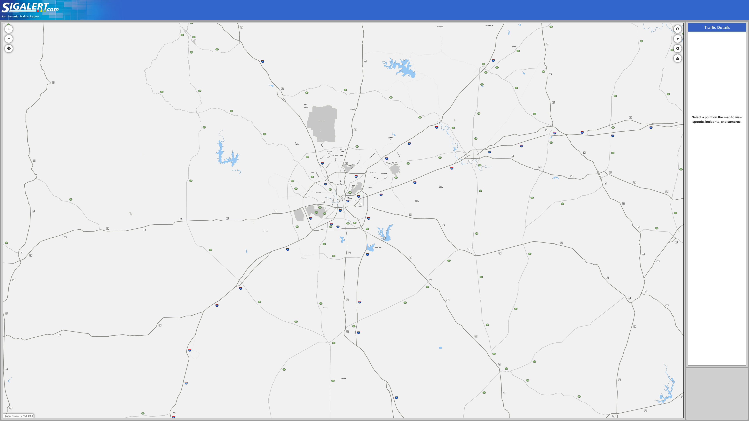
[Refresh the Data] (678, 29)
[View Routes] (9, 48)
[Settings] (678, 48)
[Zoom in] (9, 29)
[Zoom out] (9, 39)
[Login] (678, 58)
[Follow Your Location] (678, 39)
